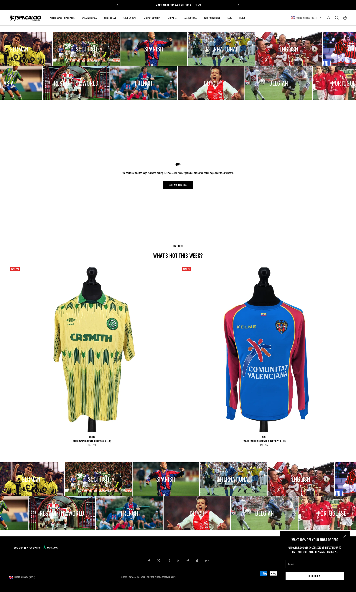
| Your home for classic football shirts (158, 577)
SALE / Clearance (212, 17)
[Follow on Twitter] (159, 560)
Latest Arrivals (89, 17)
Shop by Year (129, 17)
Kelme (264, 436)
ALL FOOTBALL (190, 17)
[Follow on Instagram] (168, 560)
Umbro (92, 436)
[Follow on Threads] (178, 560)
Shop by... (172, 17)
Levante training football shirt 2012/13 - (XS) (264, 441)
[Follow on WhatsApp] (207, 560)
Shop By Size (110, 17)
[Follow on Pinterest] (187, 560)
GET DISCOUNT (315, 576)
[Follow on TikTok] (197, 560)
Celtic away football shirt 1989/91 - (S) (92, 441)
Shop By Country (152, 17)
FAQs (230, 17)
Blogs (242, 17)
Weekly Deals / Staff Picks (62, 17)
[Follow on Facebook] (149, 560)
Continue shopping (178, 185)
